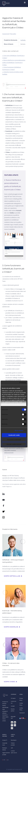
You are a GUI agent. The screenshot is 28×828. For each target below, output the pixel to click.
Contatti (13, 706)
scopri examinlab (12, 627)
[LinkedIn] (12, 722)
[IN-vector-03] (3, 493)
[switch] (24, 414)
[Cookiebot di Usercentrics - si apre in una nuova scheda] (19, 383)
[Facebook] (12, 725)
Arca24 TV (4, 740)
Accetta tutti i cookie (14, 435)
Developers (13, 740)
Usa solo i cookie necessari (14, 444)
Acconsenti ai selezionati (14, 439)
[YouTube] (15, 722)
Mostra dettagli (19, 430)
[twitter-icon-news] (3, 511)
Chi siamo (13, 698)
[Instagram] (12, 728)
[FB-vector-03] (3, 505)
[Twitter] (15, 725)
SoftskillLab (23, 40)
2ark (12, 747)
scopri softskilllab (13, 576)
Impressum (22, 712)
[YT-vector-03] (3, 499)
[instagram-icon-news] (3, 516)
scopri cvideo (10, 681)
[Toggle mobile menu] (25, 2)
